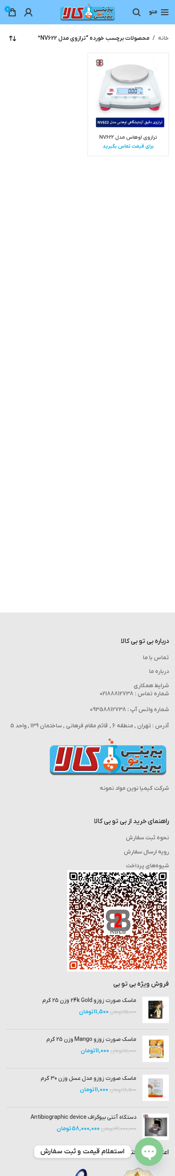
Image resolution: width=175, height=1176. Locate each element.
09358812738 (108, 710)
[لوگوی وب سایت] (87, 12)
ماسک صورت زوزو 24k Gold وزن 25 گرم (89, 1000)
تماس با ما (156, 658)
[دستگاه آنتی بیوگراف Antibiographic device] (155, 1127)
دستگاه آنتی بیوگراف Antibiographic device (83, 1117)
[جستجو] (137, 12)
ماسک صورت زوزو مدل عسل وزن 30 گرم (88, 1078)
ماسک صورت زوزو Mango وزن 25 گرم (91, 1039)
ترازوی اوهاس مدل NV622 (128, 137)
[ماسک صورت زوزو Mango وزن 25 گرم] (155, 1049)
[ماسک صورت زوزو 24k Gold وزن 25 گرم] (155, 1010)
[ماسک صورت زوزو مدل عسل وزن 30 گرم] (155, 1088)
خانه (163, 38)
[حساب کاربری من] (28, 12)
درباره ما (159, 671)
